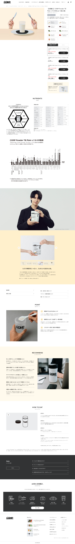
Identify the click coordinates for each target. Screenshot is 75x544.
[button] (19, 248)
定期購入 (64, 61)
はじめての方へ (53, 522)
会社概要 (63, 530)
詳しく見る (37, 507)
